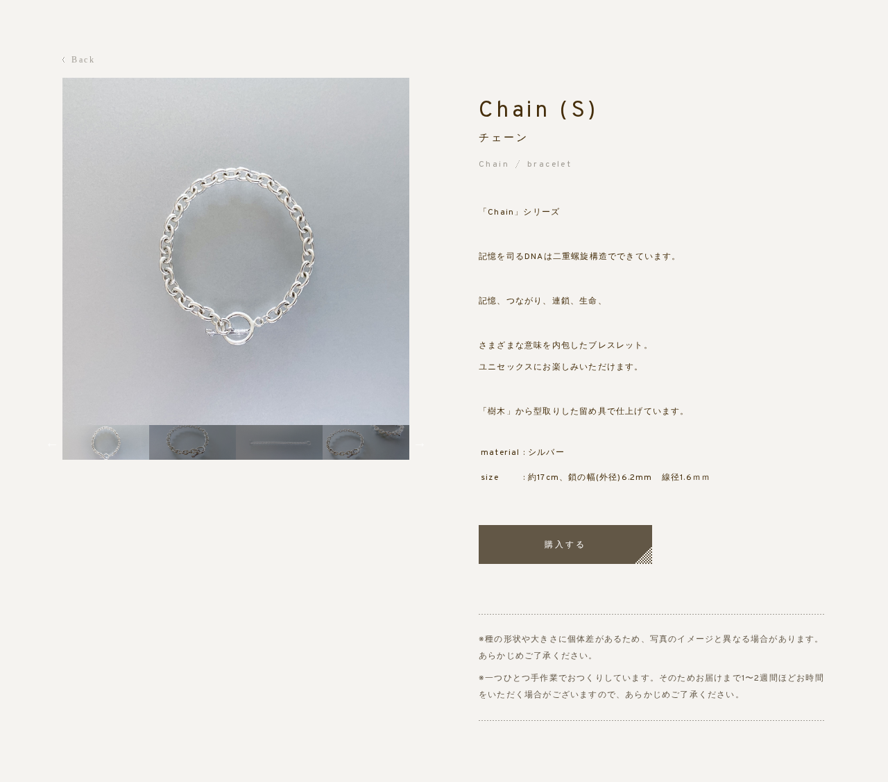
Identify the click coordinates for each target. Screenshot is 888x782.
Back (83, 60)
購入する (565, 544)
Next (420, 442)
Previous (52, 442)
